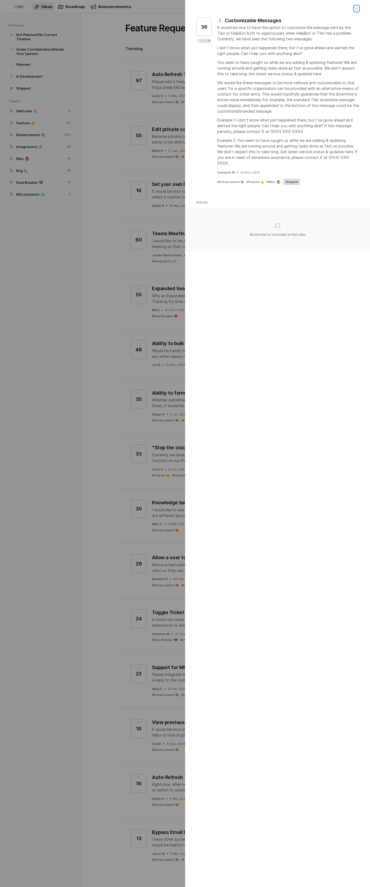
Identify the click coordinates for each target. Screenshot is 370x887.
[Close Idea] (356, 8)
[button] (204, 40)
